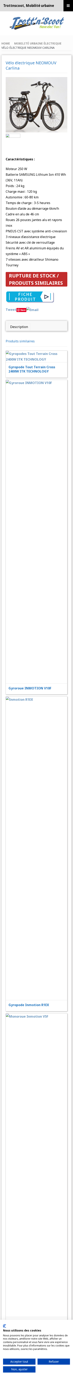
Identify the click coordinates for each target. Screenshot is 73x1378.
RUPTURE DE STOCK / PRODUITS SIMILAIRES (36, 279)
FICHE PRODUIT (39, 346)
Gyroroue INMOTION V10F (30, 688)
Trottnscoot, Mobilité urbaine (28, 5)
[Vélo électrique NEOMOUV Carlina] (36, 104)
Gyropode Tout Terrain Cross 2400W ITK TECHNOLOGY (32, 369)
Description (19, 327)
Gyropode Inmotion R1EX (29, 1005)
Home (5, 43)
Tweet (11, 309)
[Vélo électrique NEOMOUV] (13, 140)
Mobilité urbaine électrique (37, 43)
